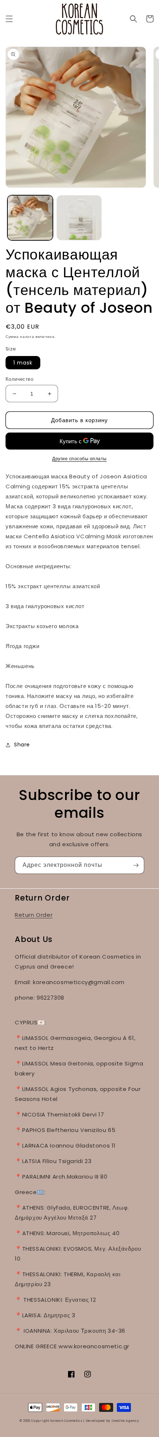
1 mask (23, 362)
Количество (19, 379)
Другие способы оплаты (79, 458)
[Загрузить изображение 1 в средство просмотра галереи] (30, 218)
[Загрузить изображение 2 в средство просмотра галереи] (79, 218)
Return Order (34, 915)
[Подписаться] (136, 865)
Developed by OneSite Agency (112, 1421)
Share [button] (22, 744)
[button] (9, 19)
